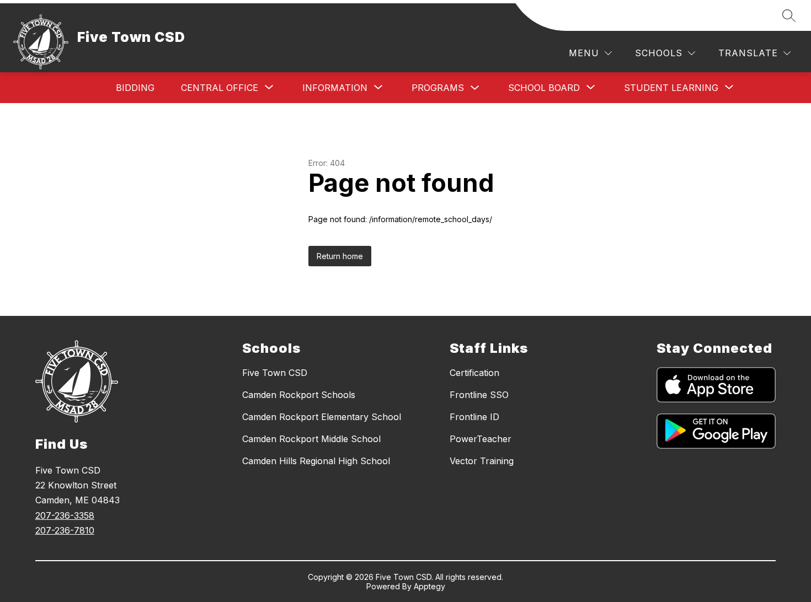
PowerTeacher (480, 438)
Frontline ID (474, 416)
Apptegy (429, 586)
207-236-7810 (64, 530)
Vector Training (482, 460)
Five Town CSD (274, 372)
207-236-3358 (64, 515)
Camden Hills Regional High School (316, 460)
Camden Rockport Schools (298, 394)
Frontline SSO (479, 394)
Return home (340, 256)
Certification (474, 372)
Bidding (135, 87)
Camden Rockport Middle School (311, 438)
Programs (438, 87)
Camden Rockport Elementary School (321, 416)
